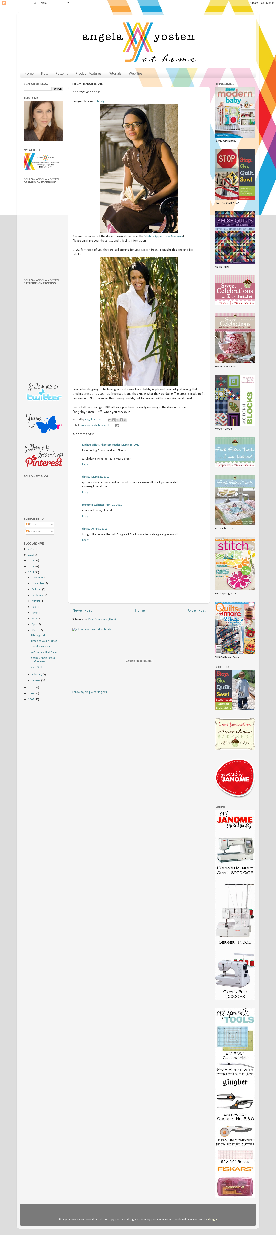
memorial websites (93, 504)
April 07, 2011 (99, 528)
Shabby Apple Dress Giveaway (163, 236)
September (38, 595)
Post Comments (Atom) (102, 619)
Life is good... (39, 635)
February (37, 674)
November (38, 583)
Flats (44, 74)
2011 (31, 572)
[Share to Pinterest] (125, 420)
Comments (35, 531)
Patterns (62, 74)
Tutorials (115, 74)
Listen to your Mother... (44, 641)
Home (29, 74)
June (34, 612)
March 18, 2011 (130, 444)
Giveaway (87, 425)
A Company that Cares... (45, 652)
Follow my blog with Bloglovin (90, 692)
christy (100, 101)
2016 (31, 549)
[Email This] (110, 420)
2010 (31, 687)
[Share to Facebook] (121, 420)
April (35, 624)
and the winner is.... (42, 646)
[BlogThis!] (114, 420)
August (36, 601)
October (37, 589)
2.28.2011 (36, 667)
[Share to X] (117, 420)
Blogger (212, 1219)
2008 (31, 699)
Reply (85, 464)
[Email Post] (116, 425)
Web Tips (135, 74)
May (35, 618)
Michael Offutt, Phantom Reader (101, 444)
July (34, 607)
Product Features (88, 74)
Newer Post (82, 611)
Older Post (197, 611)
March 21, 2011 (100, 476)
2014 (31, 554)
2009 (31, 693)
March (36, 630)
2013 (31, 560)
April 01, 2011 (114, 504)
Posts (32, 524)
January (36, 680)
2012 (31, 566)
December (38, 577)
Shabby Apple (102, 425)
